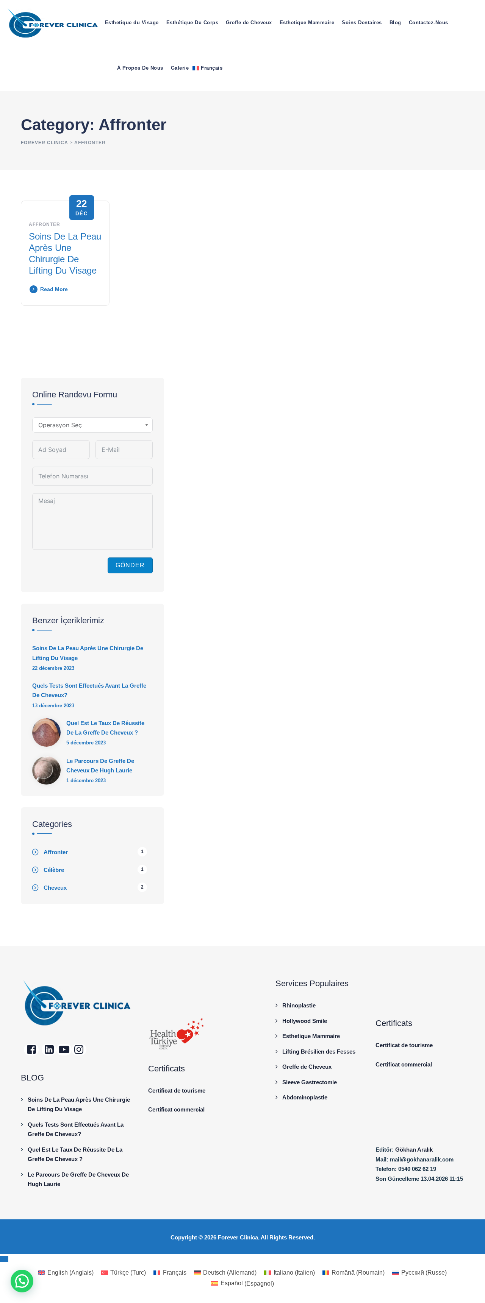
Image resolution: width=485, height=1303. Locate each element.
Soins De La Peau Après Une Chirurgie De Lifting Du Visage (87, 653)
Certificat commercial (176, 1109)
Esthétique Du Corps (192, 22)
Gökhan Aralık (414, 1149)
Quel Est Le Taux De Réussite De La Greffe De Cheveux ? (105, 728)
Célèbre (54, 870)
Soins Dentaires (362, 22)
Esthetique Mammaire (307, 22)
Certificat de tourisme (176, 1090)
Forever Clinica (238, 1237)
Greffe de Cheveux (249, 22)
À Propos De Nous (140, 68)
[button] (22, 1281)
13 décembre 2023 (53, 705)
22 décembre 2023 (53, 668)
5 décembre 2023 (86, 743)
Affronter (44, 224)
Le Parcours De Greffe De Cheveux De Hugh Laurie (100, 766)
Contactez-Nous (428, 22)
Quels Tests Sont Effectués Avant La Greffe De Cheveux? (89, 690)
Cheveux (55, 887)
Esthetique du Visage (132, 22)
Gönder (130, 565)
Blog (395, 22)
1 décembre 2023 (86, 780)
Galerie (180, 68)
